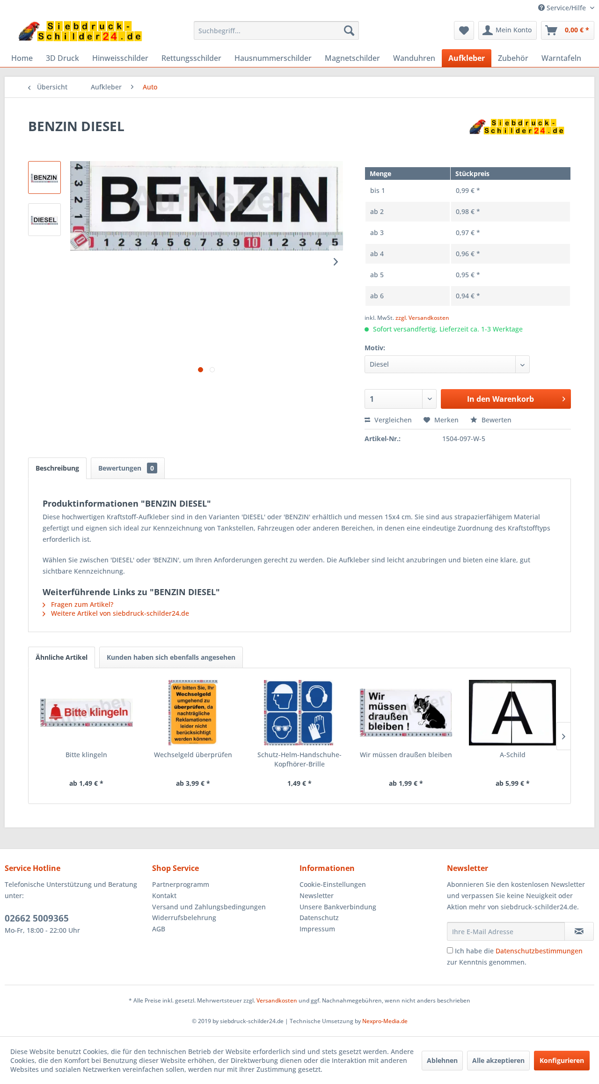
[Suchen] (349, 30)
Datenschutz (319, 917)
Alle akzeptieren (498, 1060)
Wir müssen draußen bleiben (406, 754)
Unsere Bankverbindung (338, 906)
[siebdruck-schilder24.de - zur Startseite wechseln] (80, 32)
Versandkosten (276, 1000)
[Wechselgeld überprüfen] (193, 712)
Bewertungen (126, 468)
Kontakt (164, 895)
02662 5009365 (37, 918)
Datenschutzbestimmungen (539, 950)
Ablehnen (442, 1060)
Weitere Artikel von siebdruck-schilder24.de (119, 613)
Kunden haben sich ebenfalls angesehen (171, 657)
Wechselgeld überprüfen (193, 754)
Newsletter (317, 895)
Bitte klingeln (86, 754)
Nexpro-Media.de (385, 1021)
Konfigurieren (562, 1060)
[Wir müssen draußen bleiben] (406, 712)
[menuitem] (276, 30)
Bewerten (495, 419)
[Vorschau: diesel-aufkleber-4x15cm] (44, 219)
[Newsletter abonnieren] (579, 931)
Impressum (317, 928)
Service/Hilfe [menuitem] (566, 7)
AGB (158, 928)
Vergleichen (392, 419)
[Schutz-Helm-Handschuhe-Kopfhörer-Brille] (299, 712)
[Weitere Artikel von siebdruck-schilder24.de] (516, 135)
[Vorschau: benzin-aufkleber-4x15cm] (44, 177)
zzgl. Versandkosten (422, 318)
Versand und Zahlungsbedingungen (209, 906)
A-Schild (513, 754)
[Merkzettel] (464, 30)
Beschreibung (57, 468)
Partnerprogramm (180, 884)
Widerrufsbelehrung (184, 917)
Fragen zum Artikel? (81, 604)
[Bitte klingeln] (86, 712)
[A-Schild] (512, 712)
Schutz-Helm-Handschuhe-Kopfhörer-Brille (299, 759)
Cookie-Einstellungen (333, 884)
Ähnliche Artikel (62, 657)
